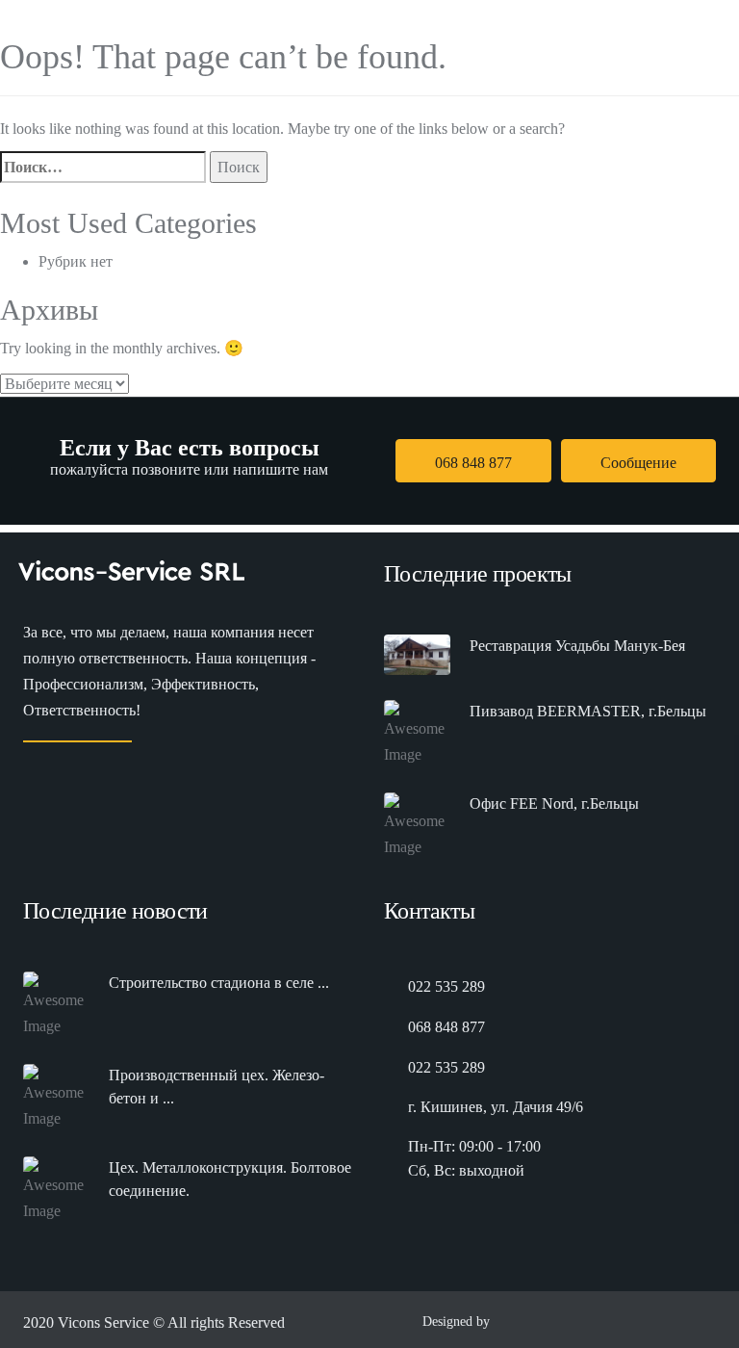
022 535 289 (446, 986)
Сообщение (638, 462)
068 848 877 (473, 462)
